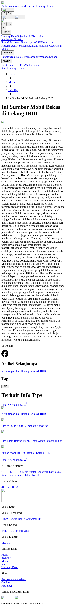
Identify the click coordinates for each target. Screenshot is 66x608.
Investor (18, 6)
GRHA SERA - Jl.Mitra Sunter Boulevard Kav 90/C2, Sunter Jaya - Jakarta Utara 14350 (31, 473)
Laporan (6, 56)
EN (9, 13)
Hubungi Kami (44, 6)
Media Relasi (32, 64)
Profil (4, 6)
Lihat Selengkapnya (12, 404)
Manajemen (14, 42)
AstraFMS (36, 518)
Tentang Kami (9, 36)
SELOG (6, 542)
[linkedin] (12, 356)
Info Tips (13, 90)
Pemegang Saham (47, 56)
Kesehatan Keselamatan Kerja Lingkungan (27, 44)
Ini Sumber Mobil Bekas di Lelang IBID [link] (31, 98)
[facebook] (4, 354)
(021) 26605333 (10, 486)
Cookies (6, 582)
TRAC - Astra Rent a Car (15, 518)
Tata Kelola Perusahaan (24, 56)
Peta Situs (6, 585)
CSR (38, 42)
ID (4, 13)
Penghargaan (28, 42)
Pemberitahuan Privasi (13, 579)
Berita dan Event (10, 64)
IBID (5, 386)
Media (26, 6)
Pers (22, 64)
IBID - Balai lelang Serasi (15, 530)
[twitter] (9, 356)
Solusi (11, 6)
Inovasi (10, 39)
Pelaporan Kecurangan (49, 45)
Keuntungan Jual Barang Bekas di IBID (23, 371)
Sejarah (21, 36)
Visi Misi (31, 36)
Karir (33, 6)
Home (11, 74)
